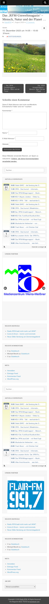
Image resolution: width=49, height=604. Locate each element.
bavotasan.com (34, 602)
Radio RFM (23, 599)
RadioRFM (8, 22)
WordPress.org (13, 379)
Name (5, 133)
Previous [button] (5, 288)
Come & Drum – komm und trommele (21, 334)
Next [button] (43, 288)
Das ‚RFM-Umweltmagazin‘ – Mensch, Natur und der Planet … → (37, 88)
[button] (4, 247)
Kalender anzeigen (38, 247)
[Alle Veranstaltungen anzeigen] (44, 28)
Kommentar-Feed (14, 376)
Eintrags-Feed (12, 373)
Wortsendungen (14, 36)
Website (5, 144)
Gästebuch (15, 351)
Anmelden (11, 371)
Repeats (7, 33)
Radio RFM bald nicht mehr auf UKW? (21, 331)
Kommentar (7, 111)
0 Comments (30, 22)
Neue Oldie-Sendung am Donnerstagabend (23, 337)
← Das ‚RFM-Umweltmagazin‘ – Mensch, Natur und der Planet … (12, 88)
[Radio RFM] (24, 9)
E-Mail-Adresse (8, 138)
